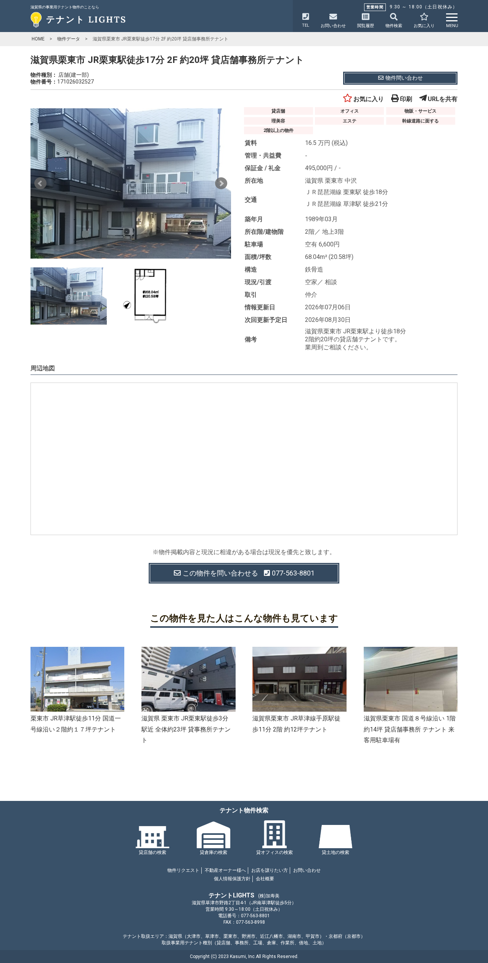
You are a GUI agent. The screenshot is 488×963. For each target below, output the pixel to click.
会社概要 (265, 878)
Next (221, 183)
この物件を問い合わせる (249, 573)
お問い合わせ (307, 870)
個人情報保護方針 (232, 878)
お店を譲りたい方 (269, 870)
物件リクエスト (183, 870)
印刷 (406, 99)
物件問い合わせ (404, 78)
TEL (305, 25)
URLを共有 (443, 99)
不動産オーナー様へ (225, 870)
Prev (40, 183)
